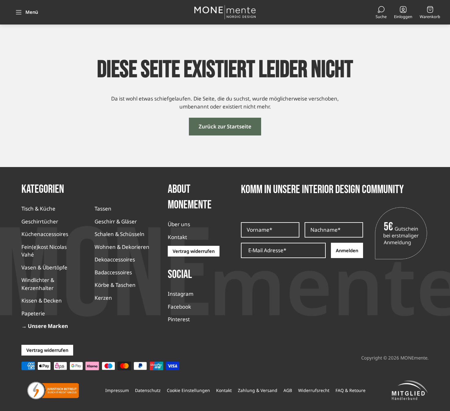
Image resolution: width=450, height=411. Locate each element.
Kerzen (103, 297)
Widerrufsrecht (313, 390)
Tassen (103, 208)
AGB (287, 390)
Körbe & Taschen (115, 284)
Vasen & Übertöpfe (44, 267)
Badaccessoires (113, 272)
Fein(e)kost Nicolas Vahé (44, 250)
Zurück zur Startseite (225, 126)
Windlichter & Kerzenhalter (37, 283)
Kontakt (177, 237)
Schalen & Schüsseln (119, 234)
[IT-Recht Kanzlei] (53, 390)
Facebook (179, 306)
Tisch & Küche (38, 208)
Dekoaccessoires (115, 259)
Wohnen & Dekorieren (122, 246)
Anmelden (347, 250)
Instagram (180, 293)
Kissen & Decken (41, 300)
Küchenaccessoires (44, 234)
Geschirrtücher (39, 221)
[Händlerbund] (410, 390)
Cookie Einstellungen (188, 390)
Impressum (117, 390)
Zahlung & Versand (257, 390)
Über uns (179, 224)
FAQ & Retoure (351, 390)
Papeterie (33, 313)
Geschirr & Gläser (116, 221)
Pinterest (179, 319)
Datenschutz (148, 390)
